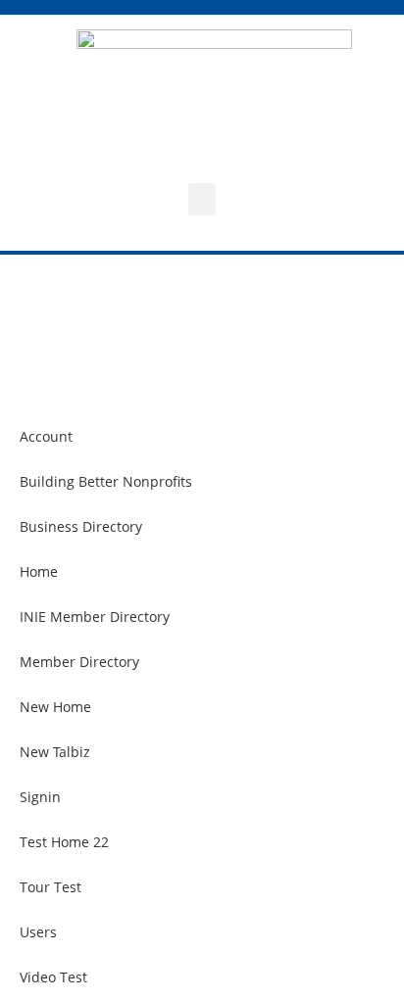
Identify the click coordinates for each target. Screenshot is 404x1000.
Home (39, 571)
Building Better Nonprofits (106, 481)
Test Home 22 (64, 842)
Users (38, 932)
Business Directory (81, 526)
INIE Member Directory (95, 616)
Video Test (53, 977)
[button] (202, 199)
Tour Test (50, 887)
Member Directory (79, 661)
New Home (55, 706)
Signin (40, 796)
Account (46, 436)
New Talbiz (55, 751)
